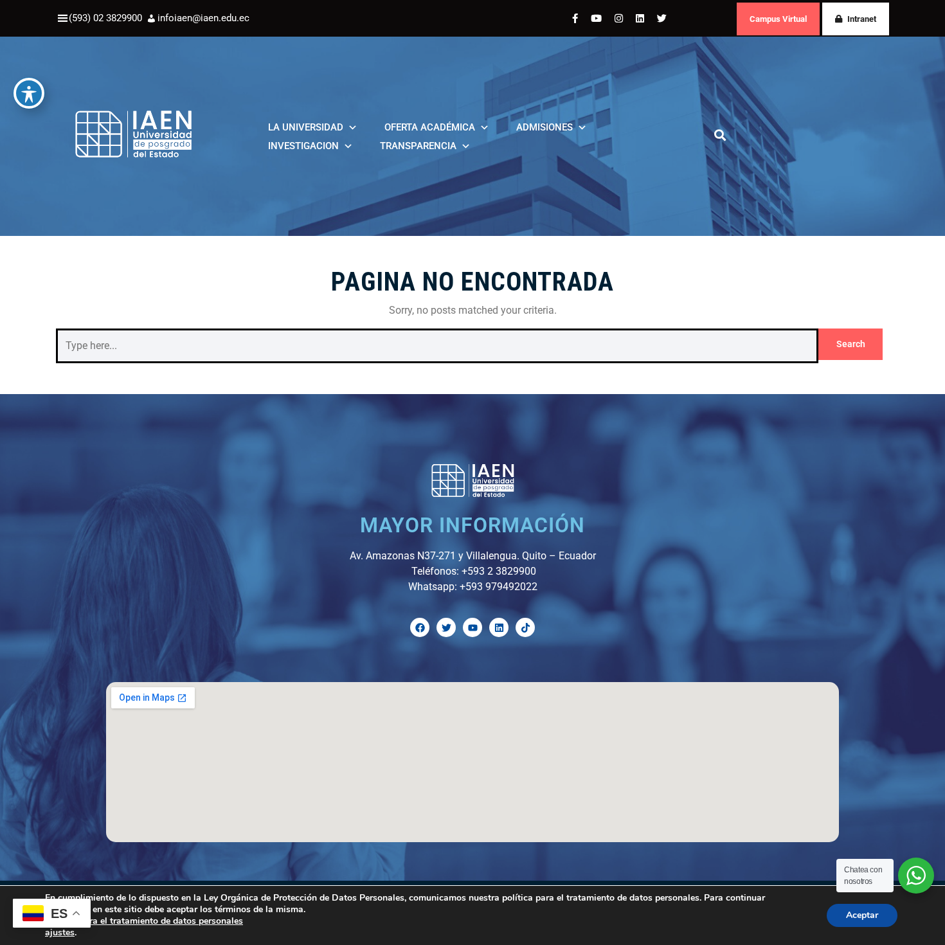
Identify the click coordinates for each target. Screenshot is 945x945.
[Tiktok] (525, 627)
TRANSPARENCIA (418, 146)
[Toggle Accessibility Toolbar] (29, 93)
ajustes (60, 933)
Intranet (861, 19)
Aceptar (862, 915)
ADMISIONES (544, 127)
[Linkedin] (499, 627)
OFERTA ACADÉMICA (429, 127)
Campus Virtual (778, 19)
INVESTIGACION (303, 146)
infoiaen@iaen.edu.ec (203, 18)
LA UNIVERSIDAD (305, 127)
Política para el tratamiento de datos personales (144, 921)
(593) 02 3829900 (105, 18)
